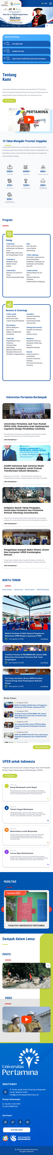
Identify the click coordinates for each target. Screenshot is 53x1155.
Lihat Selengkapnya (42, 747)
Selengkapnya (9, 101)
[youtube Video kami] (26, 1019)
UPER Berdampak (43, 590)
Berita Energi (18, 590)
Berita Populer (30, 590)
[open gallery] (48, 965)
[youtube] (28, 1122)
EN (46, 3)
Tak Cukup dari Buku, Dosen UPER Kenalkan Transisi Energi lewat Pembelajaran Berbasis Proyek (30, 726)
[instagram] (5, 1122)
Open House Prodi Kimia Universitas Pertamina (29, 59)
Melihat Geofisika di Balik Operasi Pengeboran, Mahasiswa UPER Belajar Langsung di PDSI (30, 706)
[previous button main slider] (47, 26)
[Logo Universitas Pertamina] (4, 3)
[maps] (5, 1092)
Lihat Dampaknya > (11, 440)
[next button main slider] (51, 26)
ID (42, 3)
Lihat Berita (44, 639)
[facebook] (20, 1122)
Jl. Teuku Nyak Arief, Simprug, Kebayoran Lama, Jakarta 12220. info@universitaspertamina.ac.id (28, 1092)
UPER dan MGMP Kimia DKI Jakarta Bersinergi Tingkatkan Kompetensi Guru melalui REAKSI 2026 (30, 737)
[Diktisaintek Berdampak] (19, 3)
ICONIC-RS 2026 (18, 51)
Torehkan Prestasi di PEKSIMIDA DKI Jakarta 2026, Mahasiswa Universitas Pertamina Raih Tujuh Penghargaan (30, 716)
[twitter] (13, 1122)
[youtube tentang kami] (29, 120)
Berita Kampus (7, 590)
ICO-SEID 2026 (17, 44)
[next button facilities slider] (49, 909)
